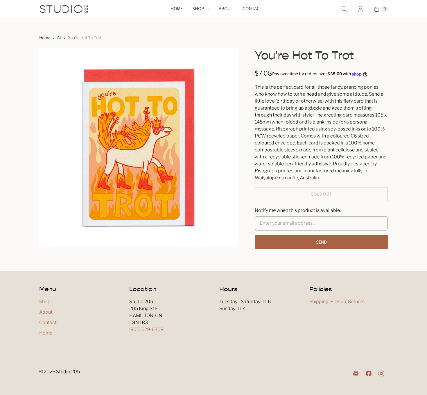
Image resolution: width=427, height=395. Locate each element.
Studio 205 (68, 371)
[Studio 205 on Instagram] (381, 373)
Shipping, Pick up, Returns (337, 301)
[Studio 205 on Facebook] (368, 373)
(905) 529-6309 (146, 329)
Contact (252, 8)
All (59, 37)
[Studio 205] (64, 9)
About (226, 8)
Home (177, 8)
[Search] (344, 9)
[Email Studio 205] (355, 373)
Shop (198, 8)
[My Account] (360, 9)
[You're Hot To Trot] (138, 147)
